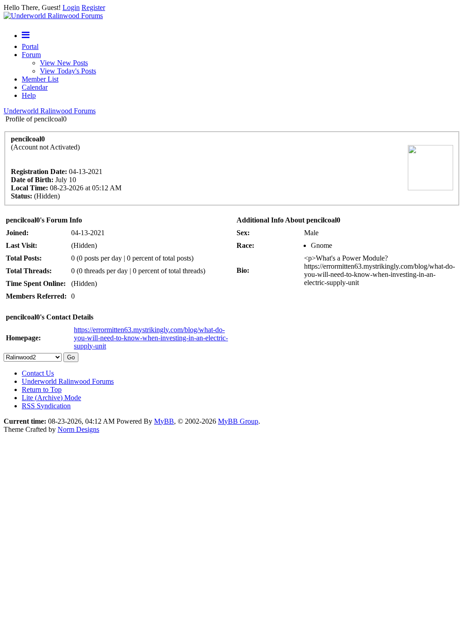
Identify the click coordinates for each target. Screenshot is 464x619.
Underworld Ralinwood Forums (50, 111)
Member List (40, 79)
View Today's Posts (68, 71)
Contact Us (38, 373)
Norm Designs (78, 429)
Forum (31, 54)
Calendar (35, 87)
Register (93, 7)
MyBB (164, 421)
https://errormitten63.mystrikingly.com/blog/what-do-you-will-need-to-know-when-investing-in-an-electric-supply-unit (151, 338)
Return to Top (42, 389)
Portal (30, 46)
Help (29, 95)
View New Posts (64, 63)
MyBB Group (238, 421)
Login (71, 7)
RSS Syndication (46, 406)
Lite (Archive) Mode (51, 397)
